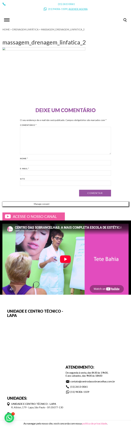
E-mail (24, 168)
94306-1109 (60, 9)
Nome (24, 158)
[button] (9, 418)
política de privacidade (94, 423)
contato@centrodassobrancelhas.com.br (92, 381)
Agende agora (78, 9)
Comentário (28, 125)
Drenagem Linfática (25, 29)
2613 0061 (69, 4)
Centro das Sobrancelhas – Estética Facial (65, 19)
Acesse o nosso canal (35, 216)
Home (6, 29)
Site (22, 179)
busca (125, 20)
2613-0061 (81, 386)
